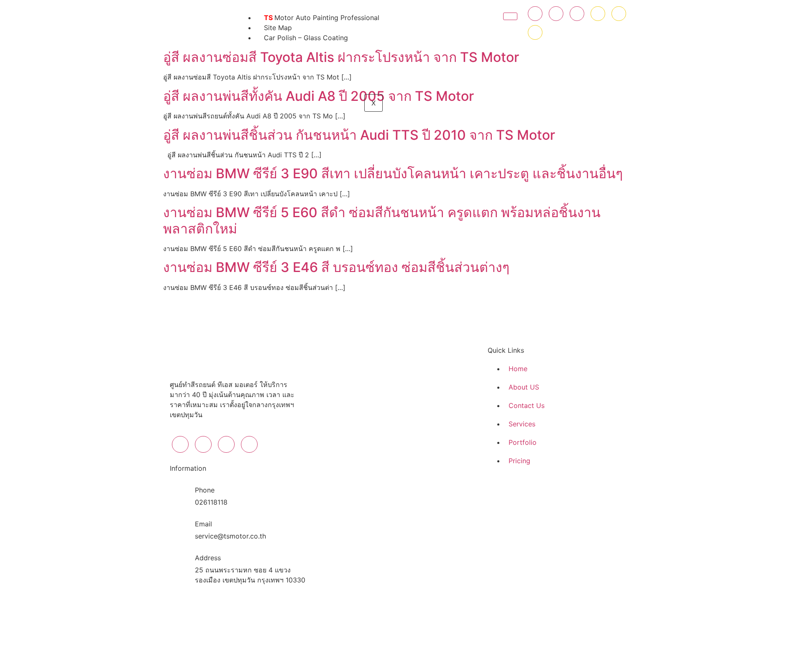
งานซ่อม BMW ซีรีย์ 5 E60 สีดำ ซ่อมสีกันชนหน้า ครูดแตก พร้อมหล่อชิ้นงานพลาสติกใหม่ (382, 220)
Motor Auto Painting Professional (321, 17)
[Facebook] (535, 13)
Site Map (278, 27)
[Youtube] (598, 13)
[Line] (618, 13)
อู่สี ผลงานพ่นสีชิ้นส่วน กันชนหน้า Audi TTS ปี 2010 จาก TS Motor (359, 135)
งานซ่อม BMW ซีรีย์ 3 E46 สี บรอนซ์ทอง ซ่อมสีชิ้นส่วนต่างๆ (336, 267)
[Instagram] (577, 13)
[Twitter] (556, 13)
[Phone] (535, 32)
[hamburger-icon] (510, 16)
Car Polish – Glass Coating (306, 37)
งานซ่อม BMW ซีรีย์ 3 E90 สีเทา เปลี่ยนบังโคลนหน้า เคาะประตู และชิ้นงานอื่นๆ (393, 173)
